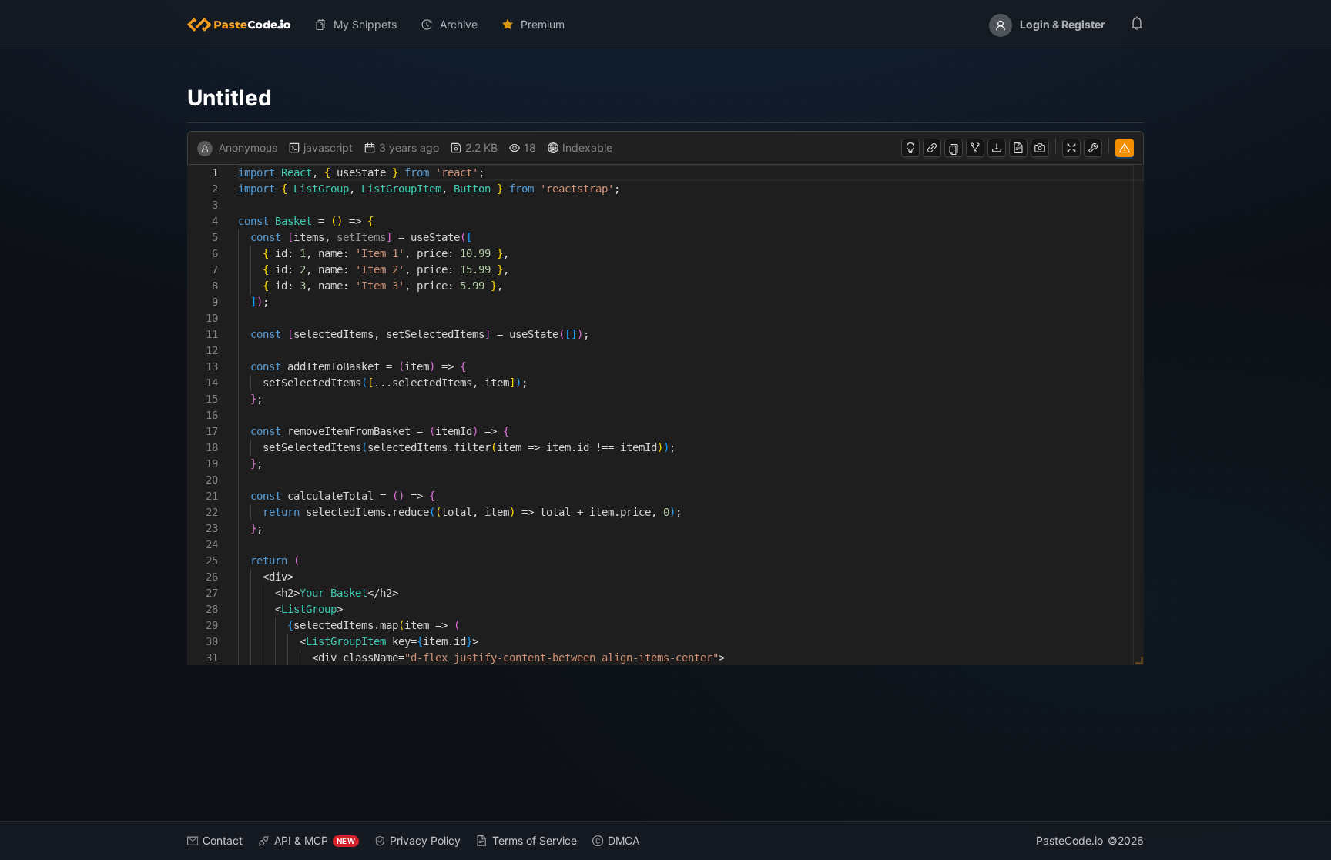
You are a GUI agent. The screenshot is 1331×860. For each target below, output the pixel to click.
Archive (459, 24)
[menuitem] (245, 24)
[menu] (665, 24)
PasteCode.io (1069, 840)
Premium (543, 24)
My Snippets (365, 24)
